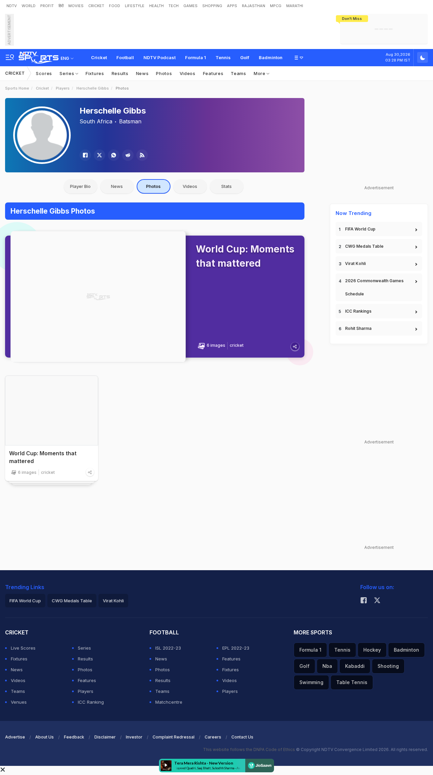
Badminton (270, 57)
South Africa (95, 121)
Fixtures (95, 73)
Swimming (311, 682)
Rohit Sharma (358, 328)
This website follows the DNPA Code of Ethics (249, 749)
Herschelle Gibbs (92, 88)
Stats (226, 186)
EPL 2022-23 (235, 648)
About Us (44, 737)
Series (67, 73)
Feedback (74, 737)
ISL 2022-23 (168, 648)
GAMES (190, 5)
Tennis (223, 57)
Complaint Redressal (174, 737)
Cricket (99, 57)
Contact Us (242, 737)
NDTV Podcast (159, 57)
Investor (134, 737)
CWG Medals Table (364, 246)
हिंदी (61, 5)
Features (213, 73)
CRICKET (96, 5)
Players (63, 88)
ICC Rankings (358, 311)
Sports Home (17, 88)
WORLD (29, 5)
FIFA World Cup (360, 229)
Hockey (372, 650)
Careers (213, 737)
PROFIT (47, 5)
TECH (173, 5)
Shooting (388, 666)
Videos (188, 73)
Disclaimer (105, 737)
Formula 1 (195, 57)
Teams (238, 73)
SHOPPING (212, 5)
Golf (244, 57)
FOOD (114, 5)
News (142, 73)
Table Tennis (351, 682)
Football (125, 57)
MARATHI (294, 5)
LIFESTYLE (134, 5)
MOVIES (76, 5)
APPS (232, 5)
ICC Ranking (91, 702)
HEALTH (156, 5)
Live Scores (23, 648)
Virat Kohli (355, 263)
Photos (164, 73)
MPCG (275, 5)
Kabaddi (355, 666)
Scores (44, 73)
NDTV (11, 5)
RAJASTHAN (253, 5)
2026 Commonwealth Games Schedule (374, 287)
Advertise (15, 737)
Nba (327, 666)
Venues (19, 702)
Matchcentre (168, 702)
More (260, 73)
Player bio (80, 186)
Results (120, 73)
